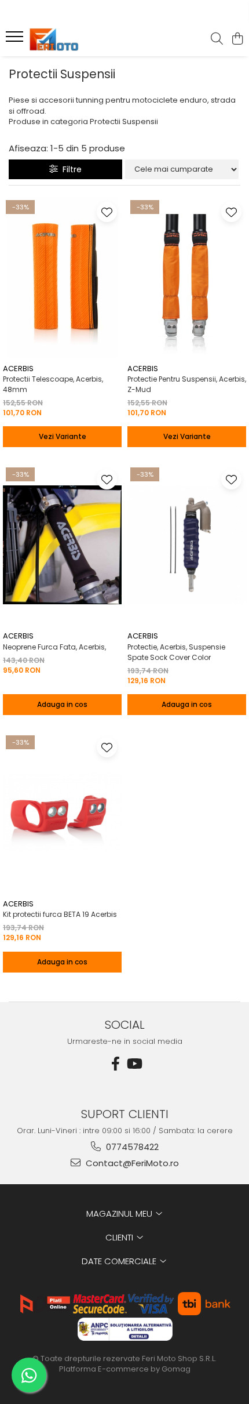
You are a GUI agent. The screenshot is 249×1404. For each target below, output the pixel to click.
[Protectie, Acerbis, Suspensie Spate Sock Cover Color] (186, 545)
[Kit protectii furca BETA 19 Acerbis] (62, 812)
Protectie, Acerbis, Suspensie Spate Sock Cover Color (176, 652)
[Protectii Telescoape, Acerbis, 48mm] (62, 277)
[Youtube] (134, 1064)
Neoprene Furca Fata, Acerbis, (54, 647)
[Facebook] (115, 1064)
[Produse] (16, 40)
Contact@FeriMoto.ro (131, 1163)
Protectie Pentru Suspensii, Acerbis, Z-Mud (186, 384)
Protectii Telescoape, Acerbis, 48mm (53, 384)
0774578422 (131, 1147)
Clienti (120, 1237)
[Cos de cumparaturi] (237, 39)
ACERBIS (18, 368)
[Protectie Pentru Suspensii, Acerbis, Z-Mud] (186, 277)
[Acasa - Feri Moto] (75, 39)
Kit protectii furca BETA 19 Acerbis (60, 914)
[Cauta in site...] (217, 39)
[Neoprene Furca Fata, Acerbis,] (62, 545)
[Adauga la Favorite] (107, 212)
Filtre (70, 169)
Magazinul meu (120, 1213)
